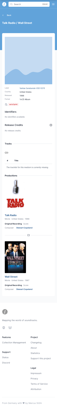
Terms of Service (39, 384)
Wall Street (11, 276)
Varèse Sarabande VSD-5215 (32, 88)
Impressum (36, 373)
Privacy (34, 378)
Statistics (35, 353)
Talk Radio (11, 215)
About (34, 347)
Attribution (36, 389)
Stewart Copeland (24, 228)
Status (5, 357)
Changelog (36, 342)
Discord (6, 362)
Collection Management (14, 342)
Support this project (41, 358)
